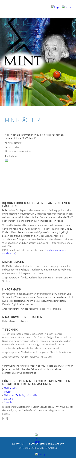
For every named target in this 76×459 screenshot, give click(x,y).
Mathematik (10, 388)
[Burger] (66, 8)
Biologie (8, 398)
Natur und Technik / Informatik (20, 395)
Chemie (8, 402)
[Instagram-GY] (38, 455)
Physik (7, 391)
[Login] (55, 8)
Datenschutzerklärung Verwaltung (38, 447)
